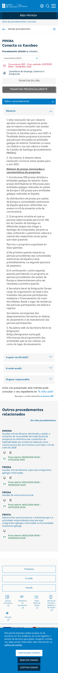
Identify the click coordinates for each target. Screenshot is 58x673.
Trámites (29, 569)
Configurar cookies (29, 653)
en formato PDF (47, 396)
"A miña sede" (46, 392)
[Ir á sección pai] (4, 29)
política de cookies (13, 645)
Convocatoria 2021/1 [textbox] (12, 58)
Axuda (29, 588)
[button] (47, 6)
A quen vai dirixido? (17, 357)
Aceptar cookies (29, 668)
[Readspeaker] (54, 29)
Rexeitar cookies (29, 660)
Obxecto (11, 111)
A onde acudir (14, 368)
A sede (29, 578)
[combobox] (20, 58)
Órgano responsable (17, 379)
